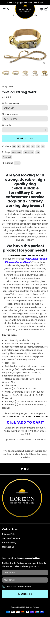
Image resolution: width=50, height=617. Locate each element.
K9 (38, 152)
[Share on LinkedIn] (33, 146)
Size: (10, 114)
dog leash (29, 152)
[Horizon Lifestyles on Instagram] (28, 468)
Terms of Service (11, 538)
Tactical (7, 157)
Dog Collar (7, 87)
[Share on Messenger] (43, 146)
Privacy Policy (9, 534)
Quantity (6, 125)
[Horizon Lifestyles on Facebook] (25, 468)
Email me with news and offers (18, 586)
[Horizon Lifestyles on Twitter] (22, 468)
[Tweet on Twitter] (19, 146)
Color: (10, 103)
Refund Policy (9, 542)
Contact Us (8, 546)
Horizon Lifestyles (32, 607)
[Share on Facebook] (14, 146)
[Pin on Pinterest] (23, 146)
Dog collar (16, 152)
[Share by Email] (38, 146)
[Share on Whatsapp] (28, 146)
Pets (17, 163)
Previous (4, 44)
